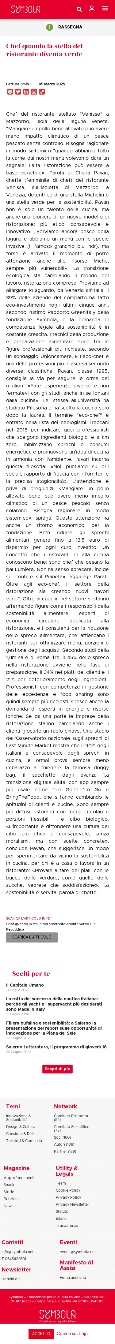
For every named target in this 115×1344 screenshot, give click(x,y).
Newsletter (16, 1270)
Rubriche (12, 1199)
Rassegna (70, 27)
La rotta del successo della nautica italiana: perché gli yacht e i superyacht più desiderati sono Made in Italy (54, 1004)
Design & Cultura (20, 1127)
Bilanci (61, 1218)
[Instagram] (34, 92)
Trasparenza (67, 1225)
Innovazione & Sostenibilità (18, 1118)
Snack (9, 1185)
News (8, 1206)
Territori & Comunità (24, 1141)
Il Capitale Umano (25, 985)
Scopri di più (57, 1069)
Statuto (62, 1211)
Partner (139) (65, 1151)
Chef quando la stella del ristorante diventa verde (44, 49)
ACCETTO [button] (41, 1334)
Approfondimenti (19, 1178)
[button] (87, 91)
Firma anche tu (73, 1277)
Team (61, 1183)
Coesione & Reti (20, 1134)
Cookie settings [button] (72, 1333)
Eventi (68, 1242)
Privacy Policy (68, 1197)
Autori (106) (64, 1144)
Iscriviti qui (11, 1279)
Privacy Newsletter (72, 1204)
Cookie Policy (68, 1190)
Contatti (12, 1242)
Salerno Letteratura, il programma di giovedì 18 (56, 1047)
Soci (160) (62, 1137)
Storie (9, 1192)
